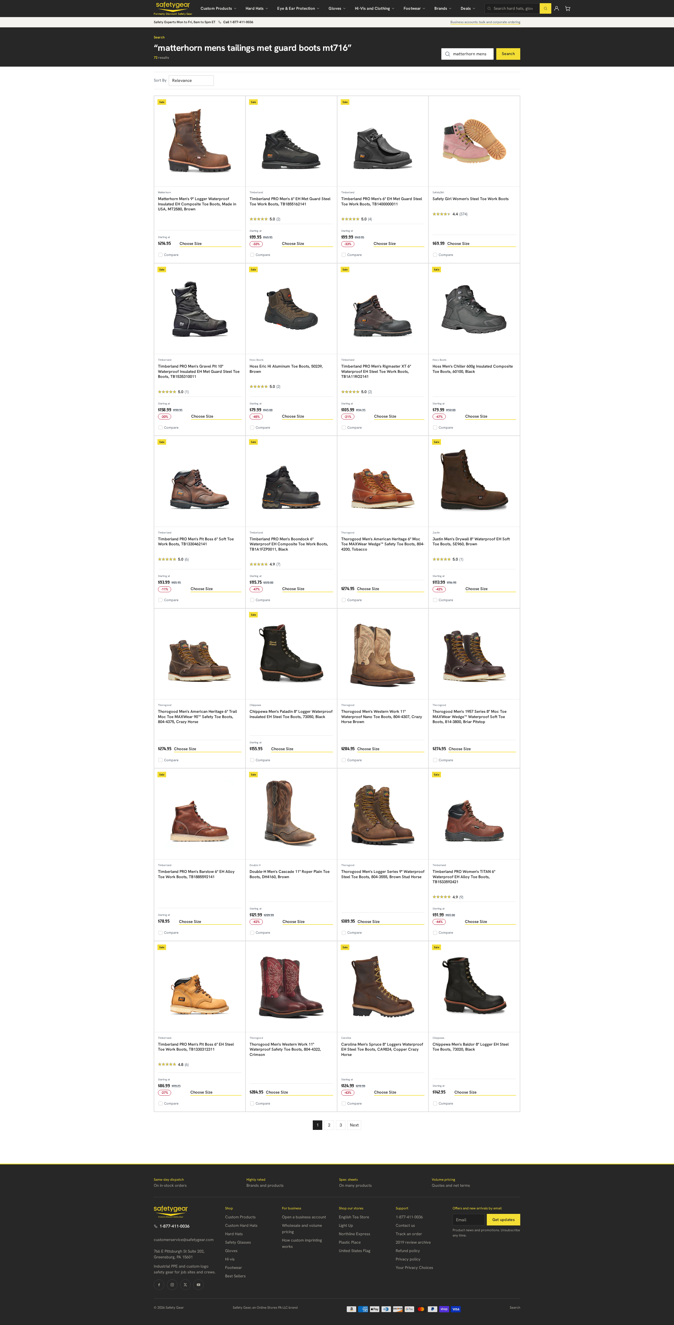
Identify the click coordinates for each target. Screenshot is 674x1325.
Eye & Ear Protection (296, 8)
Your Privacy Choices (414, 1267)
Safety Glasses (238, 1242)
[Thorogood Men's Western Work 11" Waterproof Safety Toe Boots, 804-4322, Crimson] (291, 986)
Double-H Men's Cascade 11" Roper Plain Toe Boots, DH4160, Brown (290, 874)
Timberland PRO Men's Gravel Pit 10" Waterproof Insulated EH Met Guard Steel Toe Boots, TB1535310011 (199, 371)
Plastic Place (350, 1242)
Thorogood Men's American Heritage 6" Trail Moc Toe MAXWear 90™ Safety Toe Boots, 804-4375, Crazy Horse (197, 716)
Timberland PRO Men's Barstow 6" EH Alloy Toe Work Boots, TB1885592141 (196, 874)
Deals (466, 8)
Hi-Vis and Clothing (372, 8)
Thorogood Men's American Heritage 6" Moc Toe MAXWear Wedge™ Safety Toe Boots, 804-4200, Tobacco (382, 544)
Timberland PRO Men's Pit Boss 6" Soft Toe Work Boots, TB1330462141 (196, 541)
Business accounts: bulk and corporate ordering (485, 22)
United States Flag (354, 1250)
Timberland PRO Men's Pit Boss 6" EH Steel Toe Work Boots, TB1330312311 (196, 1047)
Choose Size (191, 243)
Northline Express (354, 1234)
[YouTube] (198, 1284)
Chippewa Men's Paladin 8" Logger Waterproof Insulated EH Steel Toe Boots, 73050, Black (291, 714)
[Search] (545, 8)
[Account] (556, 8)
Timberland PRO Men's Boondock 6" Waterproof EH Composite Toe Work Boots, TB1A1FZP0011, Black (289, 544)
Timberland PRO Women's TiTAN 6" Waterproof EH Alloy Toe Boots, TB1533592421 (464, 876)
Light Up (346, 1225)
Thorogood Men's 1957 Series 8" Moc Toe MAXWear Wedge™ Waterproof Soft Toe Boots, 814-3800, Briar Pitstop (470, 716)
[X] (185, 1284)
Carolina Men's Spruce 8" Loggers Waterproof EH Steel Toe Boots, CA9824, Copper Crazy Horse (382, 1049)
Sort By (160, 80)
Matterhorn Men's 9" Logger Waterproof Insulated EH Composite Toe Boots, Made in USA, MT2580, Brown (197, 204)
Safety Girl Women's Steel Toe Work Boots (471, 198)
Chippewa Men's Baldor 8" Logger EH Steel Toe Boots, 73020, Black (471, 1047)
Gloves (335, 8)
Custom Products (216, 8)
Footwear (412, 8)
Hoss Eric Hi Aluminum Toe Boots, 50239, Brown (286, 369)
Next (354, 1125)
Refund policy (408, 1250)
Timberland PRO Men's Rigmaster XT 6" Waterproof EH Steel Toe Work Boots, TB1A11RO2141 (376, 371)
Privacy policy (408, 1259)
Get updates (503, 1219)
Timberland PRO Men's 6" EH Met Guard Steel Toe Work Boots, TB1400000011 (381, 201)
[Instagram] (172, 1284)
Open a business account (304, 1217)
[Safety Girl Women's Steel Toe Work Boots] (474, 141)
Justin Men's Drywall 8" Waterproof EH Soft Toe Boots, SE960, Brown (471, 541)
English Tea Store (354, 1217)
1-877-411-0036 (175, 1226)
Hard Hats (255, 8)
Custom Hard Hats (241, 1225)
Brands (440, 8)
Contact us (405, 1225)
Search (508, 53)
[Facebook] (159, 1284)
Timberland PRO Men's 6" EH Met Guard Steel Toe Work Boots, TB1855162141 (290, 201)
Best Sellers (235, 1276)
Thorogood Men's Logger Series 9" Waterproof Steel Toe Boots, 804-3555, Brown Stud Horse (382, 874)
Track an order (409, 1234)
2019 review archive (413, 1242)
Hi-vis (230, 1259)
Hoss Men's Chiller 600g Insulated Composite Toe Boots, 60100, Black (473, 369)
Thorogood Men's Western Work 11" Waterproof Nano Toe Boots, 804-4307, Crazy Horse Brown (381, 716)
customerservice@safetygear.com (184, 1239)
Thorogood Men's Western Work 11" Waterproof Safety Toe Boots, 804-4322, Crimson (285, 1049)
